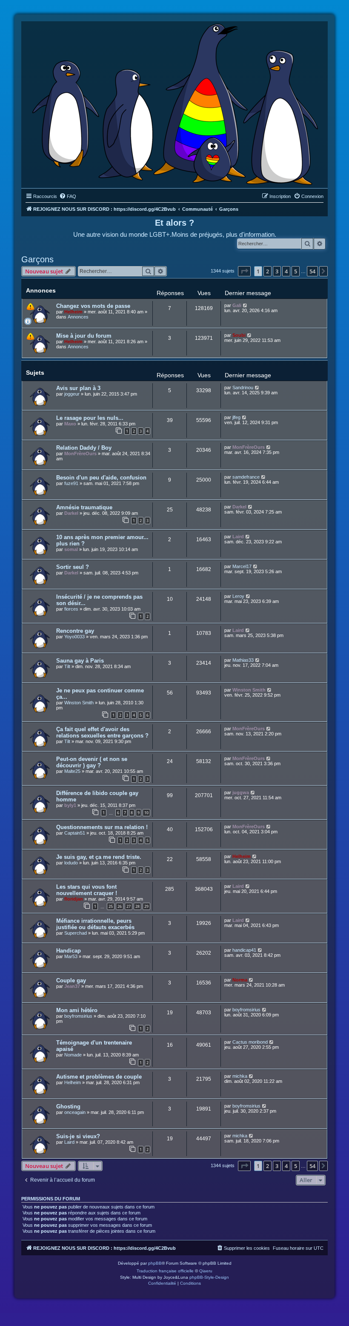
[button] (244, 271)
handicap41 (244, 950)
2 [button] (267, 271)
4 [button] (286, 271)
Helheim (73, 311)
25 (111, 906)
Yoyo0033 (74, 636)
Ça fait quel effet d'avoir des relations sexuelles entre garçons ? (102, 732)
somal (71, 549)
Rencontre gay (75, 631)
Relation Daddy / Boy (84, 448)
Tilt (67, 666)
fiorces (71, 608)
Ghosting (68, 1106)
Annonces (78, 316)
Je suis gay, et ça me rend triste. (98, 857)
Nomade (73, 1054)
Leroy (238, 596)
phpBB (155, 1263)
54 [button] (312, 271)
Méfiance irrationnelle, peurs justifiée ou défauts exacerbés (95, 924)
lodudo (71, 862)
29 (146, 906)
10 (146, 812)
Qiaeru (205, 1271)
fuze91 (71, 483)
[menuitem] (67, 196)
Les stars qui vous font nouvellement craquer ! (86, 890)
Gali (236, 305)
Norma (239, 979)
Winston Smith (79, 702)
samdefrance (246, 476)
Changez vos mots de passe (93, 306)
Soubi (239, 335)
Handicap (68, 950)
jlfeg (236, 417)
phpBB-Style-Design (209, 1277)
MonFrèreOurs (80, 453)
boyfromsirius (78, 1016)
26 (119, 906)
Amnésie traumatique (84, 507)
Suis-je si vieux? (78, 1136)
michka (239, 1076)
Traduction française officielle (165, 1271)
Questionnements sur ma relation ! (102, 827)
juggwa (240, 792)
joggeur (72, 393)
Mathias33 (243, 660)
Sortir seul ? (72, 567)
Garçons (37, 259)
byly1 (70, 805)
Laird (238, 536)
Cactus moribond (250, 1042)
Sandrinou (242, 387)
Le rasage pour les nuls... (89, 418)
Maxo (70, 423)
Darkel (71, 513)
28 (137, 906)
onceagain (75, 1112)
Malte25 (72, 771)
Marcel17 (242, 566)
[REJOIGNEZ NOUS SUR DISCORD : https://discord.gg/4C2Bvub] (174, 103)
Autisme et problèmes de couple (99, 1076)
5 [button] (295, 271)
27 (128, 906)
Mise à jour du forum (84, 336)
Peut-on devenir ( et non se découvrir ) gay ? (91, 762)
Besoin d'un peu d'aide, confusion (101, 477)
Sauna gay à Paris (80, 660)
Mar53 (70, 956)
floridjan (73, 898)
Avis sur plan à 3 (78, 388)
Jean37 (72, 986)
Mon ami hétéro (76, 1010)
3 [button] (276, 271)
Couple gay (71, 980)
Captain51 (74, 832)
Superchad (75, 933)
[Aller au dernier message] (245, 305)
